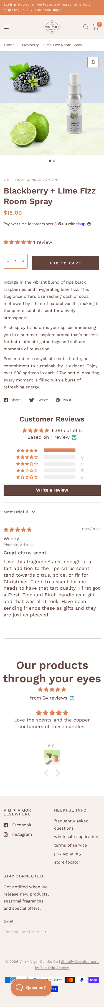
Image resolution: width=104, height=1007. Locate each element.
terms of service (70, 845)
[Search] (85, 27)
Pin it (67, 400)
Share (16, 400)
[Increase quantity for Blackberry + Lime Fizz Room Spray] (23, 261)
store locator (67, 862)
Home (9, 45)
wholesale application (76, 836)
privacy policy (68, 853)
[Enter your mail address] (44, 932)
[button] (18, 242)
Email (8, 921)
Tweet (42, 400)
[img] (18, 529)
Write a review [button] (52, 490)
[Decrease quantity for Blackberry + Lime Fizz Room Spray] (8, 261)
